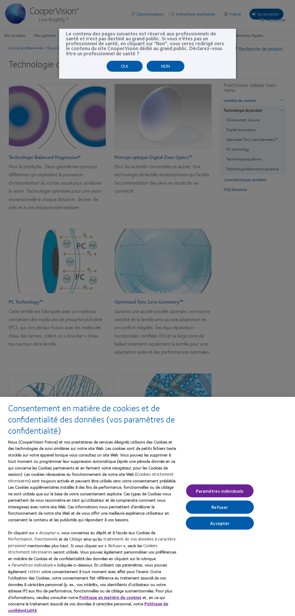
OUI (124, 66)
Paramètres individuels (220, 490)
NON (165, 66)
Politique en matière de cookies (110, 597)
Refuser (219, 507)
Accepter (219, 522)
